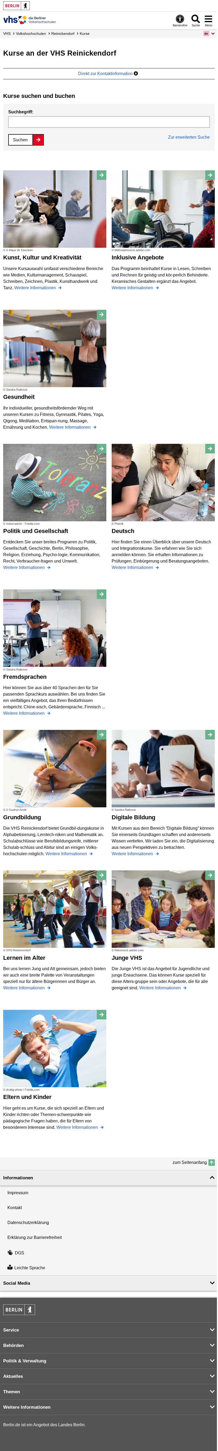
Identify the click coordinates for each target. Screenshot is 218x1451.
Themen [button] (11, 1391)
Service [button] (11, 1330)
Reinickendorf (62, 33)
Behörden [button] (13, 1345)
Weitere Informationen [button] (27, 1407)
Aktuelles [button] (13, 1376)
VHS (7, 33)
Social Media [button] (16, 1283)
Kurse (85, 33)
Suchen (20, 140)
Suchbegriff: (20, 112)
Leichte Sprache (29, 1268)
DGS (19, 1253)
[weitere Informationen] (29, 20)
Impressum (17, 1192)
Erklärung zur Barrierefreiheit (34, 1237)
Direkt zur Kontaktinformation (106, 73)
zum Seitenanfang (190, 1162)
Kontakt (14, 1207)
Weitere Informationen (35, 288)
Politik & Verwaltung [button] (24, 1360)
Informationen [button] (18, 1177)
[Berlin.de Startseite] (16, 5)
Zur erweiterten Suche (189, 137)
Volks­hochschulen (31, 33)
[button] (209, 33)
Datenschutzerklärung (28, 1222)
